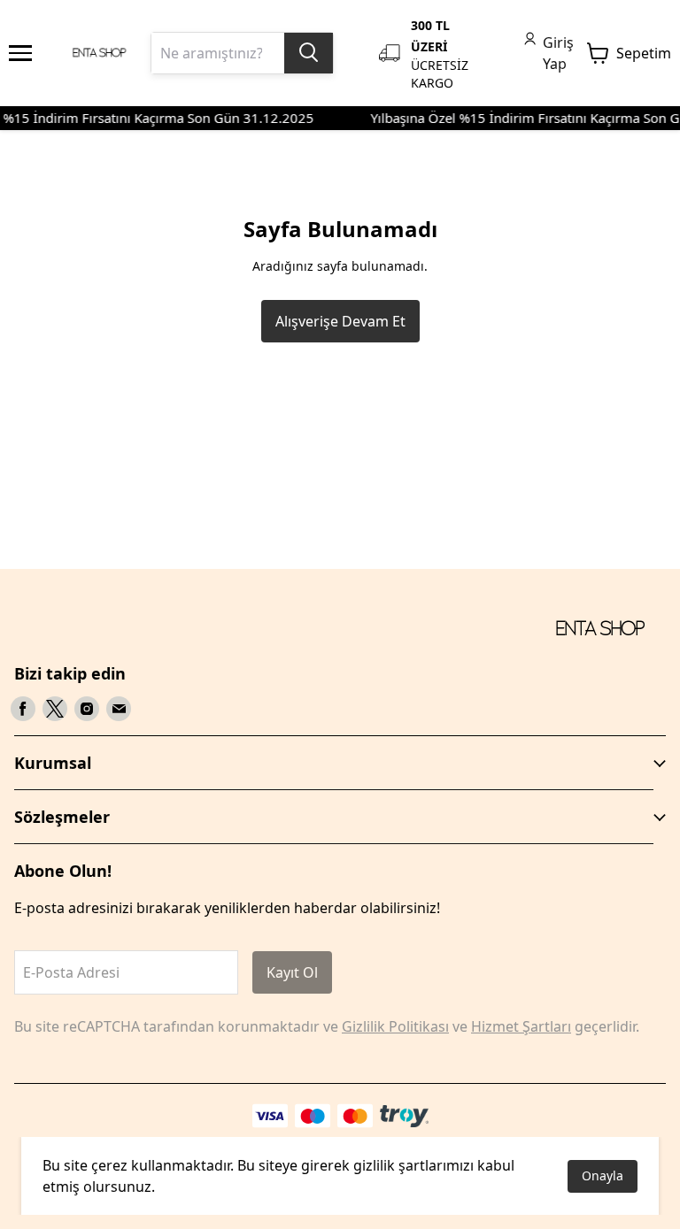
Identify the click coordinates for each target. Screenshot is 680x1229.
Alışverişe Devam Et (340, 321)
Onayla (602, 1175)
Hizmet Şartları (521, 1026)
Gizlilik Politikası (395, 1026)
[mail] (118, 708)
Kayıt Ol (292, 972)
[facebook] (23, 708)
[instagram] (86, 708)
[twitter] (54, 708)
